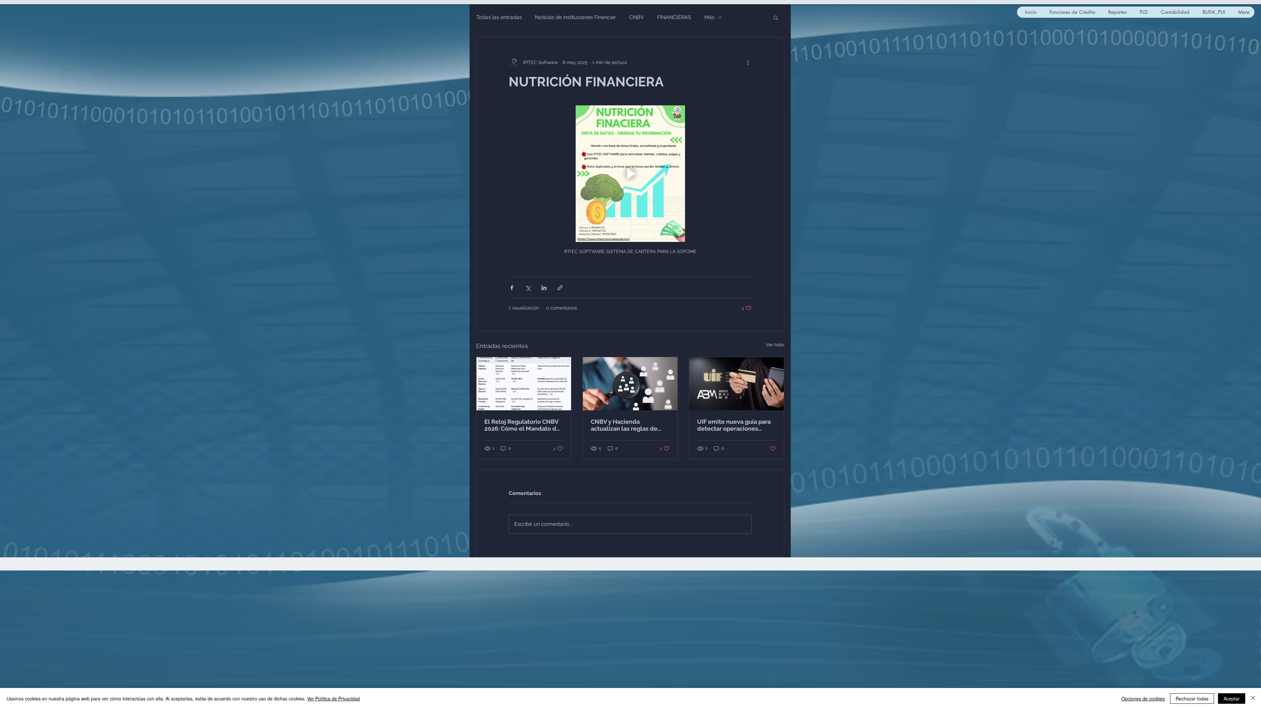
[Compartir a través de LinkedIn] (544, 288)
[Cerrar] (1253, 698)
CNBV (636, 17)
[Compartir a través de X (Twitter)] (528, 288)
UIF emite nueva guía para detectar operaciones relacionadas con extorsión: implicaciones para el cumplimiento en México (736, 425)
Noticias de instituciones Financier (575, 17)
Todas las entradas (499, 17)
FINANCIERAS (674, 17)
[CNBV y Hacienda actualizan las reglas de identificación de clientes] (630, 383)
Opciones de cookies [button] (1143, 698)
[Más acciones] (748, 62)
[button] (776, 17)
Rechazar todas (1192, 698)
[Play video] (630, 173)
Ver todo (775, 344)
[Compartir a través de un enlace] (560, 288)
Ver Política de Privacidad (333, 698)
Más (709, 17)
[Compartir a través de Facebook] (512, 288)
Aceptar (1232, 698)
